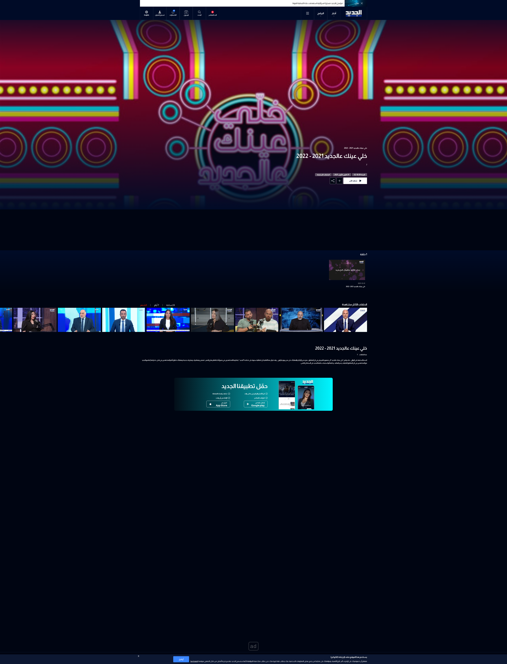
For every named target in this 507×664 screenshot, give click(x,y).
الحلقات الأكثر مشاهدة (354, 304)
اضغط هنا (194, 661)
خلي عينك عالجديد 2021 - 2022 (355, 148)
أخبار (334, 13)
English (146, 15)
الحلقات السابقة (323, 175)
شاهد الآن (353, 181)
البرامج (320, 13)
